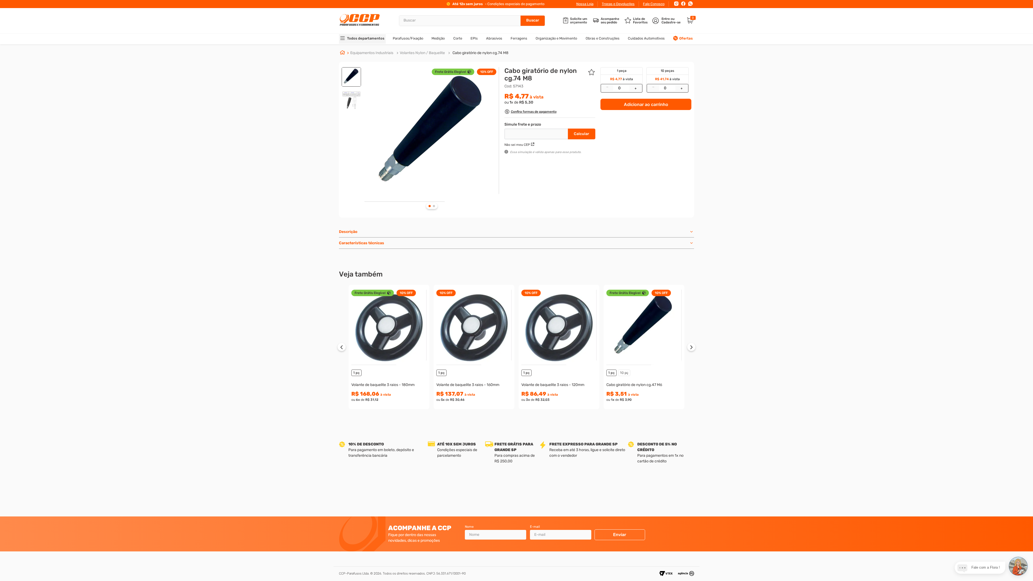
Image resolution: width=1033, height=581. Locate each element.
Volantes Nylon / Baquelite (422, 53)
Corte (457, 38)
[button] (530, 112)
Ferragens (519, 38)
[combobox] (472, 20)
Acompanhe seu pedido (610, 20)
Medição (438, 38)
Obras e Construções (603, 38)
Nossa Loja (584, 4)
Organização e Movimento (556, 38)
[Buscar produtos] (533, 21)
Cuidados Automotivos (646, 38)
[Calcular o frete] (581, 134)
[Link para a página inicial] (342, 52)
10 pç (624, 373)
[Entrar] (667, 20)
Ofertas (686, 38)
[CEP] (536, 132)
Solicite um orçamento (578, 20)
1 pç (356, 373)
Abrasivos (494, 38)
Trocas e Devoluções (618, 4)
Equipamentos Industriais (371, 53)
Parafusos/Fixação (408, 38)
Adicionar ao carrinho (646, 104)
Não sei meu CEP (517, 145)
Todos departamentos (365, 38)
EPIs (474, 38)
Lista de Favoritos (640, 20)
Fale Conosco (653, 4)
